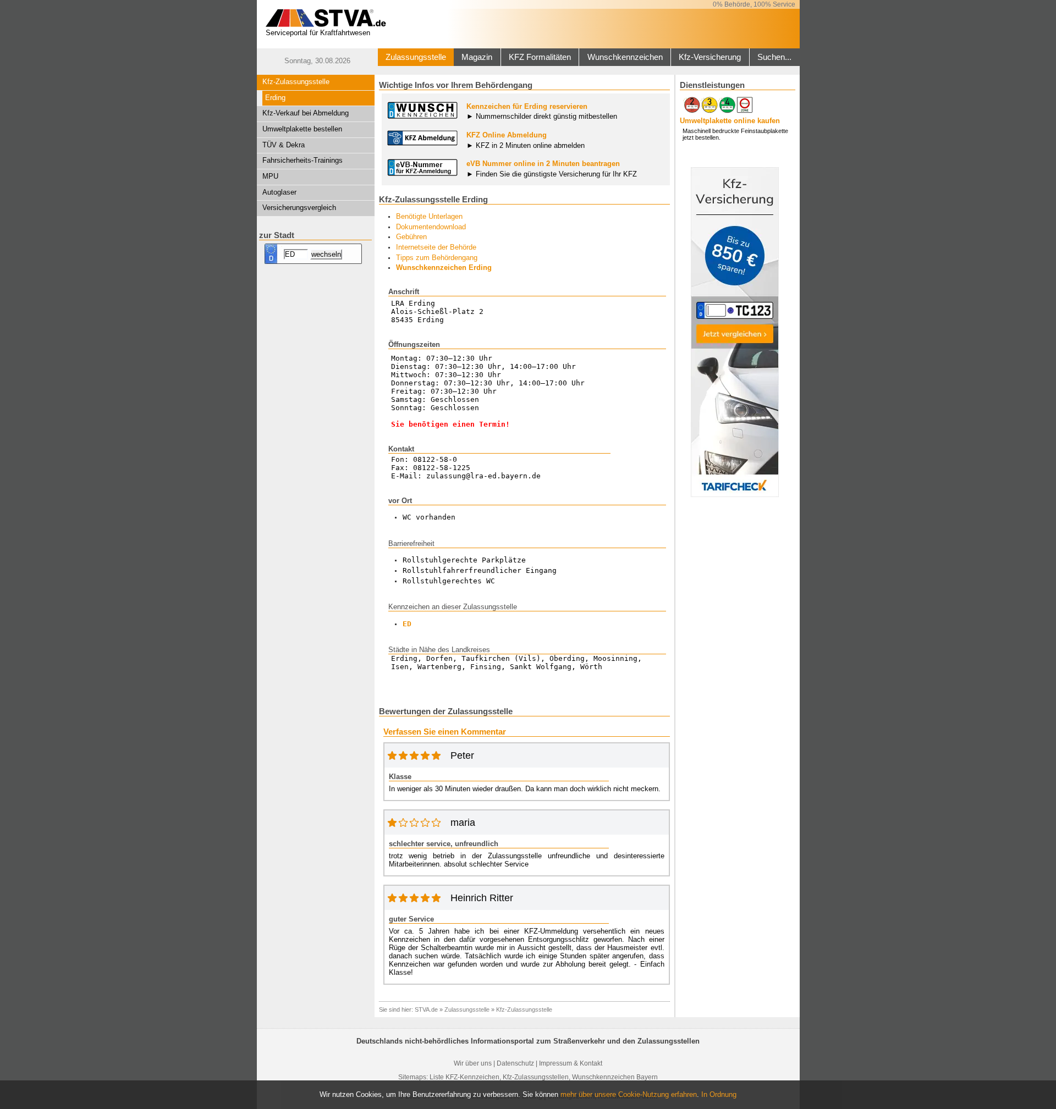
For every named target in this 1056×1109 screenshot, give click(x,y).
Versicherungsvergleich (299, 207)
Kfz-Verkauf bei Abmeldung (305, 113)
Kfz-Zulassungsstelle (295, 82)
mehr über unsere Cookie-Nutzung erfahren (628, 1094)
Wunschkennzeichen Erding (444, 267)
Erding (275, 97)
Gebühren (411, 237)
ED (407, 624)
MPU (270, 176)
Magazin (476, 57)
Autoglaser (279, 192)
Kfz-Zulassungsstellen (536, 1077)
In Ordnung (718, 1094)
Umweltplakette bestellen (302, 129)
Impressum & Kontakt (570, 1063)
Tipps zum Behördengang (436, 257)
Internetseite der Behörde (436, 247)
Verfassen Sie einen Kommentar (444, 731)
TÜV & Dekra (283, 145)
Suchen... (774, 57)
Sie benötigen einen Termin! (450, 424)
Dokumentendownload (431, 227)
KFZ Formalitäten (540, 57)
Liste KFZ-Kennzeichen (464, 1077)
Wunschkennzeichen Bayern (615, 1077)
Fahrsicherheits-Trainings (302, 160)
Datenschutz (515, 1063)
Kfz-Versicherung (710, 57)
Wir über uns (473, 1063)
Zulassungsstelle (416, 57)
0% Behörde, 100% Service (754, 4)
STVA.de (426, 1009)
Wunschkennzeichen (625, 57)
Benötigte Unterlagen (429, 216)
